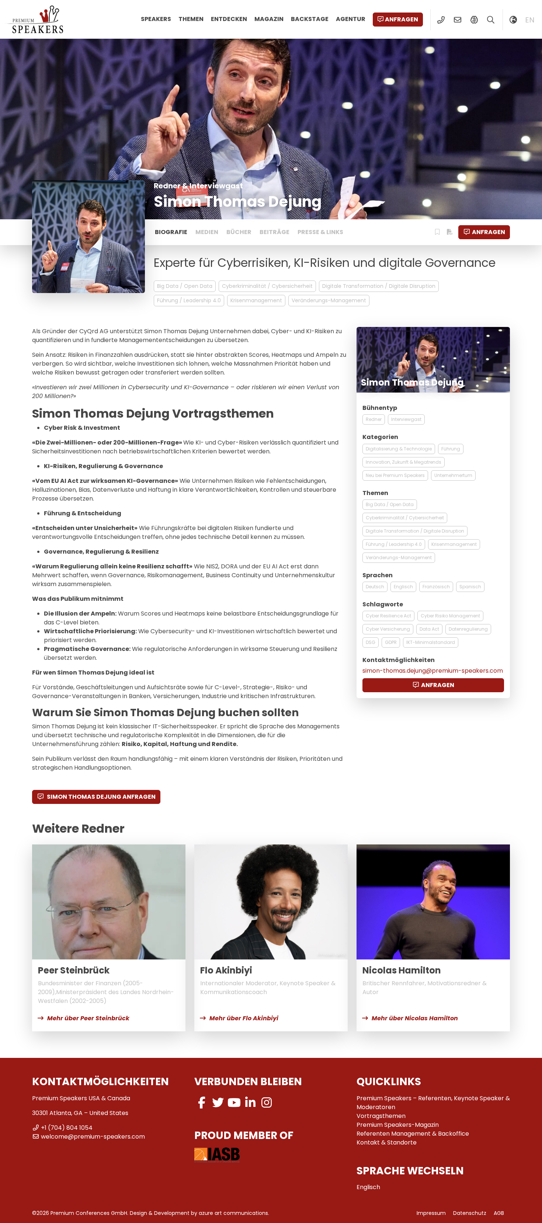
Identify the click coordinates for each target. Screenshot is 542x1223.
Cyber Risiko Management (450, 616)
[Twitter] (218, 1102)
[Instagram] (266, 1102)
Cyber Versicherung (388, 629)
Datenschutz (469, 1213)
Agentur (350, 19)
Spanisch (470, 586)
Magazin (269, 19)
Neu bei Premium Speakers (395, 475)
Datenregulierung (468, 629)
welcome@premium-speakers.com (93, 1136)
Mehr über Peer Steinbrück (88, 1018)
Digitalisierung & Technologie (399, 449)
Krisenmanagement (256, 300)
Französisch (436, 586)
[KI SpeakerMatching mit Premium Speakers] (474, 19)
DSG (370, 642)
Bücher (238, 232)
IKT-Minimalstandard (430, 642)
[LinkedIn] (250, 1102)
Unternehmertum (453, 475)
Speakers (156, 19)
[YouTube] (234, 1102)
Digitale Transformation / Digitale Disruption (378, 286)
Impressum (431, 1213)
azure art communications (233, 1213)
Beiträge (274, 232)
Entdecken (229, 19)
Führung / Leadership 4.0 (189, 300)
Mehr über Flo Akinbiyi (243, 1018)
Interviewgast (406, 419)
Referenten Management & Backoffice (413, 1133)
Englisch (403, 586)
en (530, 20)
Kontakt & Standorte (387, 1142)
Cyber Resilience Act (388, 616)
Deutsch (375, 586)
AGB (499, 1213)
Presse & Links (320, 232)
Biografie (171, 232)
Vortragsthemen (381, 1116)
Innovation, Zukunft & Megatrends (403, 462)
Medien (206, 232)
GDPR (391, 642)
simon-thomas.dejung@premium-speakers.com (432, 670)
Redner (374, 419)
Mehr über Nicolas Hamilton (415, 1018)
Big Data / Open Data (184, 286)
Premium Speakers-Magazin (398, 1125)
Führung (450, 449)
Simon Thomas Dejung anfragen (101, 796)
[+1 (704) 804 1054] (440, 19)
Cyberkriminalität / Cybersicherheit (267, 286)
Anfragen (401, 19)
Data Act (429, 629)
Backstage (310, 19)
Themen (191, 19)
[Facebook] (201, 1102)
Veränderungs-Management (329, 300)
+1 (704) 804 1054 (67, 1127)
